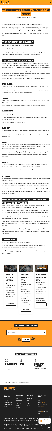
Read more (11, 303)
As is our (41, 402)
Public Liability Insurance (8, 398)
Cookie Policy (12, 418)
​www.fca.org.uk (6, 426)
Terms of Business (28, 418)
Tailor (5, 98)
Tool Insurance (6, 400)
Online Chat (11, 364)
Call (22, 364)
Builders (17, 398)
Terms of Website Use (20, 418)
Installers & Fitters (19, 403)
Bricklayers (17, 405)
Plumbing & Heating (19, 400)
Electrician (7, 111)
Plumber (6, 177)
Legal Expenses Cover (8, 402)
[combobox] (25, 332)
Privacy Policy (7, 418)
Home (5, 382)
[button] (44, 332)
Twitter (46, 408)
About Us (28, 405)
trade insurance (33, 250)
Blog (9, 382)
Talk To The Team (30, 401)
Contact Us (29, 403)
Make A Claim (29, 398)
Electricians (18, 401)
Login (28, 400)
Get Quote (26, 339)
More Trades (18, 407)
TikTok (41, 409)
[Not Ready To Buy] (35, 360)
